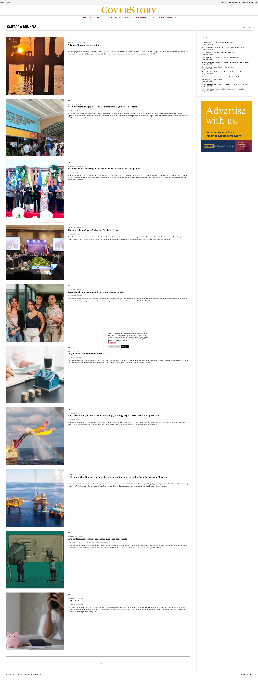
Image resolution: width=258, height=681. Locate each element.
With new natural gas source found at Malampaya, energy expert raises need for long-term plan (114, 415)
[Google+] (247, 674)
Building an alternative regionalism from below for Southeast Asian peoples (104, 168)
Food (84, 42)
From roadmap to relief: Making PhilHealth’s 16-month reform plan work (225, 84)
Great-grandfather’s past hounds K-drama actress (218, 67)
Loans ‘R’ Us (73, 600)
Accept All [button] (125, 347)
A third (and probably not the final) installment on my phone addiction (224, 89)
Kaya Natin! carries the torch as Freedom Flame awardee (220, 57)
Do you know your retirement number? (86, 353)
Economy (79, 42)
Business (78, 104)
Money (79, 289)
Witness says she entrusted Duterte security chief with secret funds (223, 47)
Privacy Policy (11, 674)
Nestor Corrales (74, 419)
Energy (81, 413)
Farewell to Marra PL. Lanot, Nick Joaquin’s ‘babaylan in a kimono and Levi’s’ (226, 72)
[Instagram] (244, 674)
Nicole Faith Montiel (75, 110)
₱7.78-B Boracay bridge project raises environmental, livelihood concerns (103, 107)
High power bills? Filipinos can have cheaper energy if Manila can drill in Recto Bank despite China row (118, 477)
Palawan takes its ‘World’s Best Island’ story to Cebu (218, 52)
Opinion (84, 166)
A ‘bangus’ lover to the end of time (84, 45)
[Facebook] (241, 674)
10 (98, 663)
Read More (112, 343)
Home (243, 27)
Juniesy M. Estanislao (76, 604)
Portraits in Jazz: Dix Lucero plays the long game (217, 42)
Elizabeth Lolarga (75, 49)
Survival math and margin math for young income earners (96, 292)
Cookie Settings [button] (114, 347)
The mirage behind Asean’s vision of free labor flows (93, 230)
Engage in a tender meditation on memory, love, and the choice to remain (225, 62)
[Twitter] (250, 674)
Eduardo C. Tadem (74, 172)
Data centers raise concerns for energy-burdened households (97, 539)
